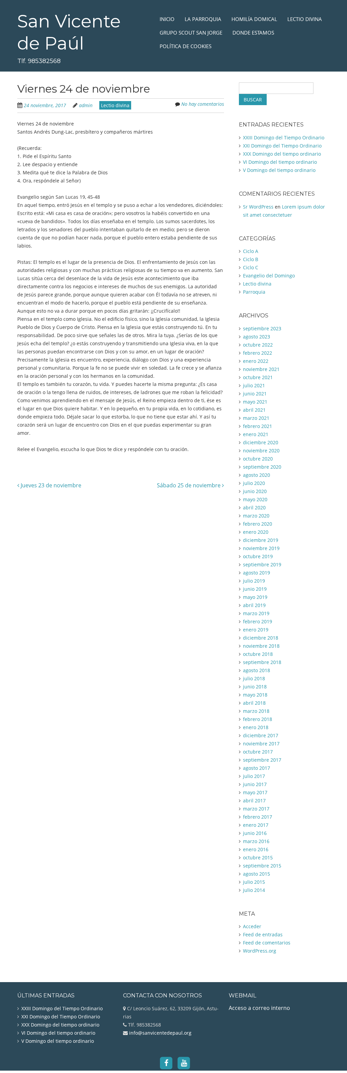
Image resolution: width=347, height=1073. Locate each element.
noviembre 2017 (261, 743)
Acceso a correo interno (259, 1008)
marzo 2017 (256, 808)
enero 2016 (255, 849)
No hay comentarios (202, 104)
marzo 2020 (256, 515)
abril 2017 (254, 800)
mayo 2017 (255, 792)
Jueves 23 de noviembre (50, 485)
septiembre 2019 (262, 564)
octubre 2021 (258, 377)
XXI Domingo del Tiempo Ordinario (282, 145)
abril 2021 (254, 410)
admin (86, 105)
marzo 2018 (256, 711)
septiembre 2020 (262, 467)
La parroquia (203, 19)
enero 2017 (255, 825)
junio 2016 (255, 833)
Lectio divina (304, 19)
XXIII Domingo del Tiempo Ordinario (283, 137)
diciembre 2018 (260, 638)
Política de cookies (185, 46)
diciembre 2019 (260, 540)
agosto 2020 (256, 475)
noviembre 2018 (261, 646)
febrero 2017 (257, 817)
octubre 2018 (258, 654)
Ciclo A (250, 251)
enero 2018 (255, 727)
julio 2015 (254, 882)
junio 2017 (255, 784)
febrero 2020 (257, 524)
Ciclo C (250, 267)
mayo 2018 (255, 694)
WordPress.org (259, 951)
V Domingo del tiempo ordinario (279, 170)
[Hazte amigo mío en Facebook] (166, 1063)
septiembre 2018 (262, 662)
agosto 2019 (256, 572)
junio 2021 (255, 393)
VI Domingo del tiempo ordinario (280, 162)
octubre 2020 (258, 458)
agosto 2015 (256, 874)
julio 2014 (254, 890)
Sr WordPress (258, 206)
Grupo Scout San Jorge (191, 32)
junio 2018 (255, 686)
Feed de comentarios (266, 942)
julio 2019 (254, 581)
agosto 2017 (256, 768)
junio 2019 (255, 589)
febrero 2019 (257, 621)
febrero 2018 (257, 719)
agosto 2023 (256, 336)
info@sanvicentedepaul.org (159, 1033)
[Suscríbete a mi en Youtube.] (184, 1063)
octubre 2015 (258, 857)
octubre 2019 (258, 556)
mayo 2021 (255, 401)
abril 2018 (254, 703)
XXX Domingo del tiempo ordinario (282, 154)
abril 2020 (254, 507)
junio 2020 (255, 491)
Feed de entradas (263, 934)
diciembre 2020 (260, 442)
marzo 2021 (256, 418)
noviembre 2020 (261, 450)
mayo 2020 (255, 499)
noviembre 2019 (261, 548)
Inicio (167, 19)
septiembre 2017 (262, 760)
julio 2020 (254, 483)
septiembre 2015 (262, 865)
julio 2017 (254, 776)
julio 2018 (254, 678)
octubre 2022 (258, 345)
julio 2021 (254, 385)
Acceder (252, 926)
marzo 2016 (256, 841)
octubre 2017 (258, 751)
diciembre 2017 (260, 735)
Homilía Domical (254, 19)
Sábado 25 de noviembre (189, 485)
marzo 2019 (256, 613)
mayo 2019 (255, 597)
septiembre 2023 (262, 328)
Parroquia (254, 292)
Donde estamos (253, 32)
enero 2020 (255, 532)
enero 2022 (255, 361)
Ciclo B (250, 259)
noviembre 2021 (261, 369)
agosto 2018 (256, 670)
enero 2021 (255, 434)
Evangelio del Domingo (269, 275)
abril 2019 (254, 605)
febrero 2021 (257, 426)
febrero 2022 (257, 353)
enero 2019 (255, 629)
